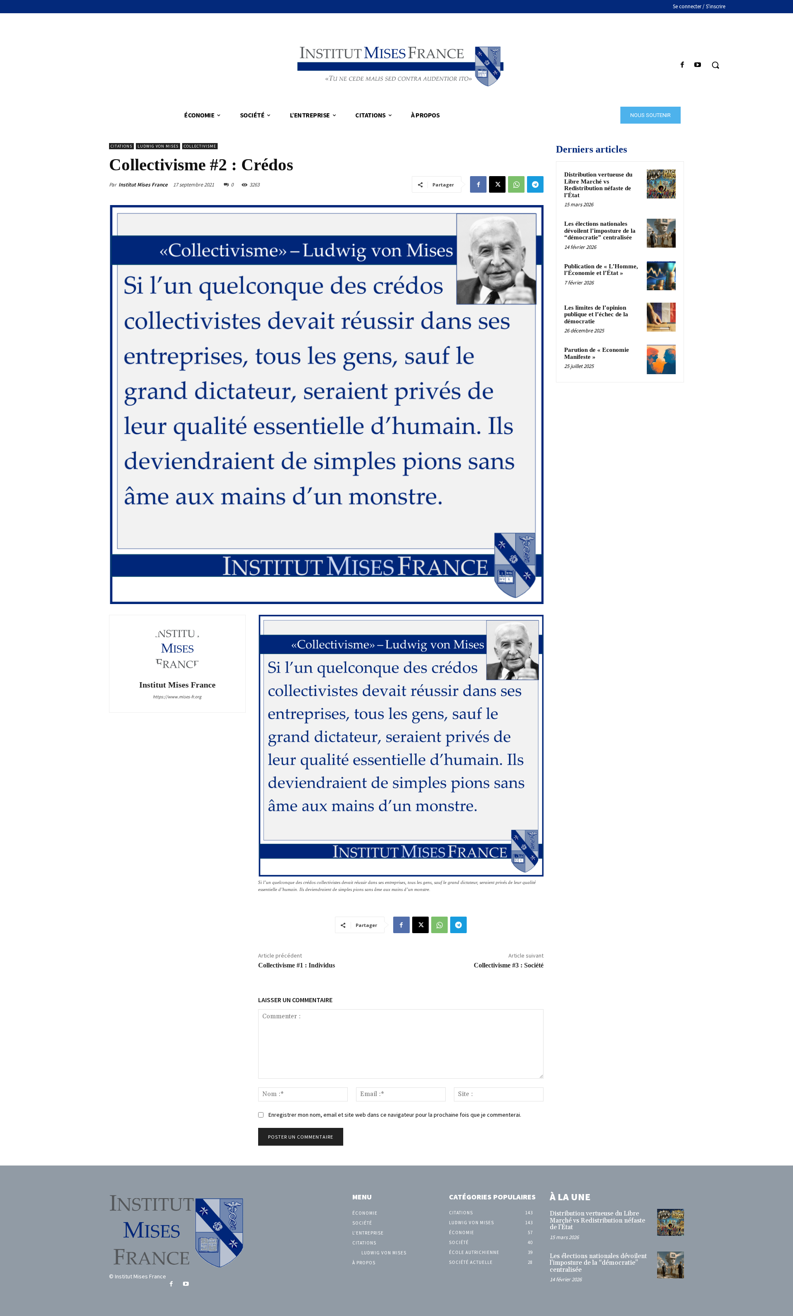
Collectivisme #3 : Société (509, 965)
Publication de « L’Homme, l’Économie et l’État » (601, 270)
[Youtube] (697, 65)
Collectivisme (200, 146)
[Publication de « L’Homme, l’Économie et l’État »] (661, 275)
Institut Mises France (143, 184)
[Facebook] (682, 65)
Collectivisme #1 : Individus (296, 965)
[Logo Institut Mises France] (396, 65)
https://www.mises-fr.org (177, 697)
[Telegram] (535, 184)
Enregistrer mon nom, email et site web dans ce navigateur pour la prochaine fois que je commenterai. (394, 1114)
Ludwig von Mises (158, 146)
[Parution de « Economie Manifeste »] (661, 359)
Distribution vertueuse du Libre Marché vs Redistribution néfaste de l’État (598, 184)
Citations (121, 146)
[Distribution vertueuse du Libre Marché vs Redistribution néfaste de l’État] (661, 184)
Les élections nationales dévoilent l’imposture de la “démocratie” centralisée (600, 230)
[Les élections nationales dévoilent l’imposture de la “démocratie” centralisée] (661, 233)
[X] (497, 184)
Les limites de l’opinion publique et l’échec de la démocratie (596, 314)
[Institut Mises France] (177, 649)
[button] (715, 65)
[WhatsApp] (516, 184)
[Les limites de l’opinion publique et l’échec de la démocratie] (661, 317)
